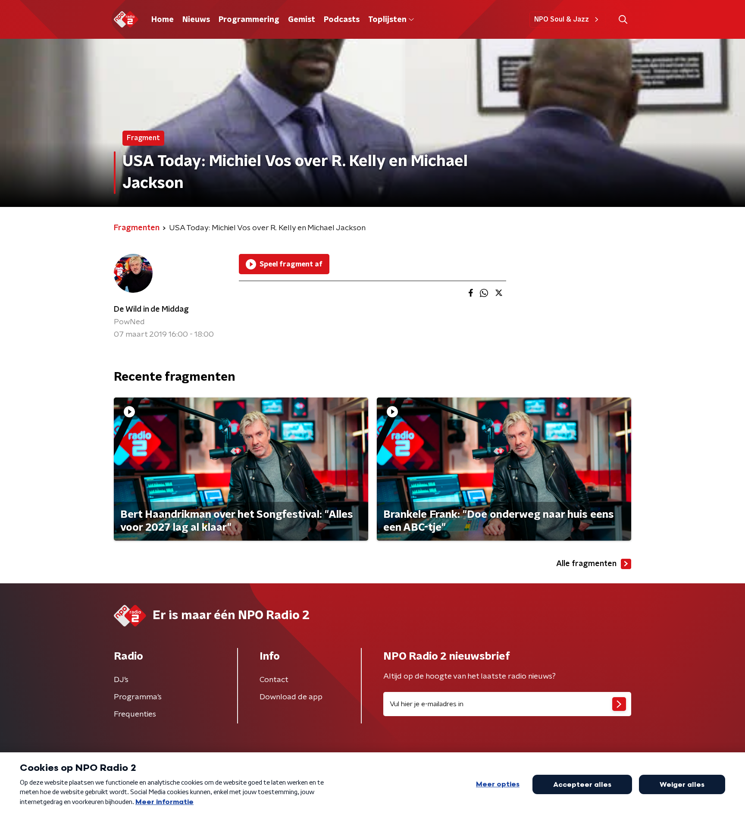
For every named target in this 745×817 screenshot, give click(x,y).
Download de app (291, 697)
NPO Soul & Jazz (561, 19)
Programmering (249, 20)
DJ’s (121, 680)
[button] (622, 20)
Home (162, 20)
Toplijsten (387, 20)
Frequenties (135, 714)
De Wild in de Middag (151, 309)
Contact (274, 680)
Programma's (138, 697)
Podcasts (342, 20)
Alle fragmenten (586, 564)
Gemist (301, 20)
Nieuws (196, 20)
